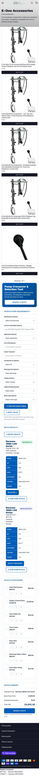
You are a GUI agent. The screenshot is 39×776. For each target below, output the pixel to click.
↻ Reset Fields (12, 412)
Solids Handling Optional (11, 387)
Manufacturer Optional (11, 316)
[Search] (31, 3)
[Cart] (35, 3)
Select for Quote (15, 563)
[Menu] (3, 3)
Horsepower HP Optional (11, 360)
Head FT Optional (9, 352)
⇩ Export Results (13, 434)
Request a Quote (19, 302)
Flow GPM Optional (10, 343)
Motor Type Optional (10, 395)
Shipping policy (7, 747)
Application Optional (10, 334)
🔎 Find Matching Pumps (16, 406)
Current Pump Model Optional (13, 325)
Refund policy (6, 736)
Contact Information (8, 731)
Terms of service (7, 742)
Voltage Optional (9, 378)
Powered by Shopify (7, 766)
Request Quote (19, 711)
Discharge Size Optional (11, 369)
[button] (19, 72)
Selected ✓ (12, 492)
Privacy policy (6, 726)
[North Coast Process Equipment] (19, 3)
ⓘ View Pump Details (16, 499)
